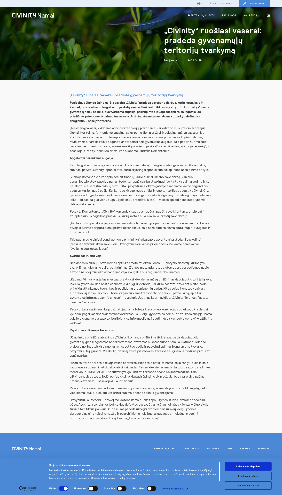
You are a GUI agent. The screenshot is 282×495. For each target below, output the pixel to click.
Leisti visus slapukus (248, 466)
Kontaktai (264, 448)
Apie (229, 448)
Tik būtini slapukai (248, 485)
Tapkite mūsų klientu (201, 15)
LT (202, 3)
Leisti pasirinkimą (248, 476)
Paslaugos (229, 15)
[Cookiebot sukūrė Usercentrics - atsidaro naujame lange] (27, 488)
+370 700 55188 (223, 3)
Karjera (245, 448)
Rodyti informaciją (173, 488)
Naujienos (250, 15)
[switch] (93, 488)
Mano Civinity (257, 3)
